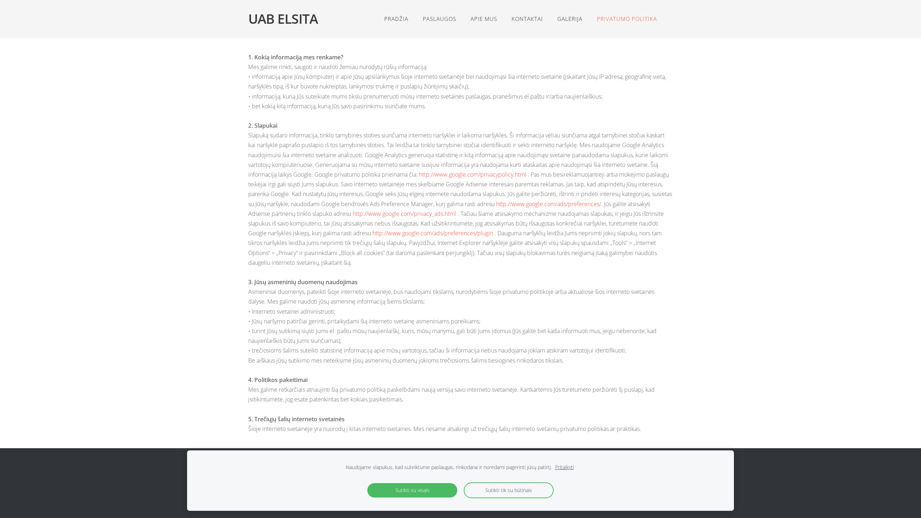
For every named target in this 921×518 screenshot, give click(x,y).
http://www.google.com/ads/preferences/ (548, 204)
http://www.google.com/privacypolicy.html (473, 174)
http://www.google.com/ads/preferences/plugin (433, 233)
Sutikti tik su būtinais (508, 490)
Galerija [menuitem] (569, 18)
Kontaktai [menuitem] (527, 18)
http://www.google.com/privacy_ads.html (405, 214)
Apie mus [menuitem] (484, 18)
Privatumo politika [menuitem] (627, 18)
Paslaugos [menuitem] (439, 18)
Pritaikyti (564, 467)
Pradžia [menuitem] (396, 18)
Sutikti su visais (412, 490)
